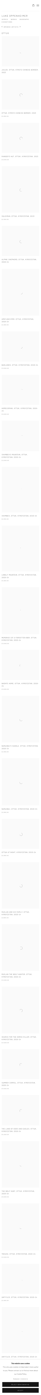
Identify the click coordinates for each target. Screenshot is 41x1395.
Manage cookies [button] (20, 1379)
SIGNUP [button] (10, 56)
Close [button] (36, 16)
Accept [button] (20, 1390)
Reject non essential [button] (20, 1384)
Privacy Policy (14, 73)
